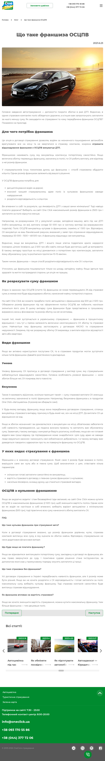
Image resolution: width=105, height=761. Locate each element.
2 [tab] (26, 670)
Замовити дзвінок (39, 5)
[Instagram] (91, 748)
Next (101, 650)
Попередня (12, 613)
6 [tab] (96, 670)
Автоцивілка (9, 692)
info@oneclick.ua (16, 722)
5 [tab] (78, 670)
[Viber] (82, 748)
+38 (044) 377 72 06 (75, 7)
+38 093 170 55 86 (76, 4)
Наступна (94, 613)
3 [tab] (43, 670)
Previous (4, 650)
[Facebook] (100, 748)
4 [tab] (61, 670)
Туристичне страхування (16, 697)
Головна (5, 20)
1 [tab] (9, 670)
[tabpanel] (17, 650)
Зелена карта (10, 702)
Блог (16, 20)
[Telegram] (73, 748)
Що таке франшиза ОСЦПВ (35, 20)
